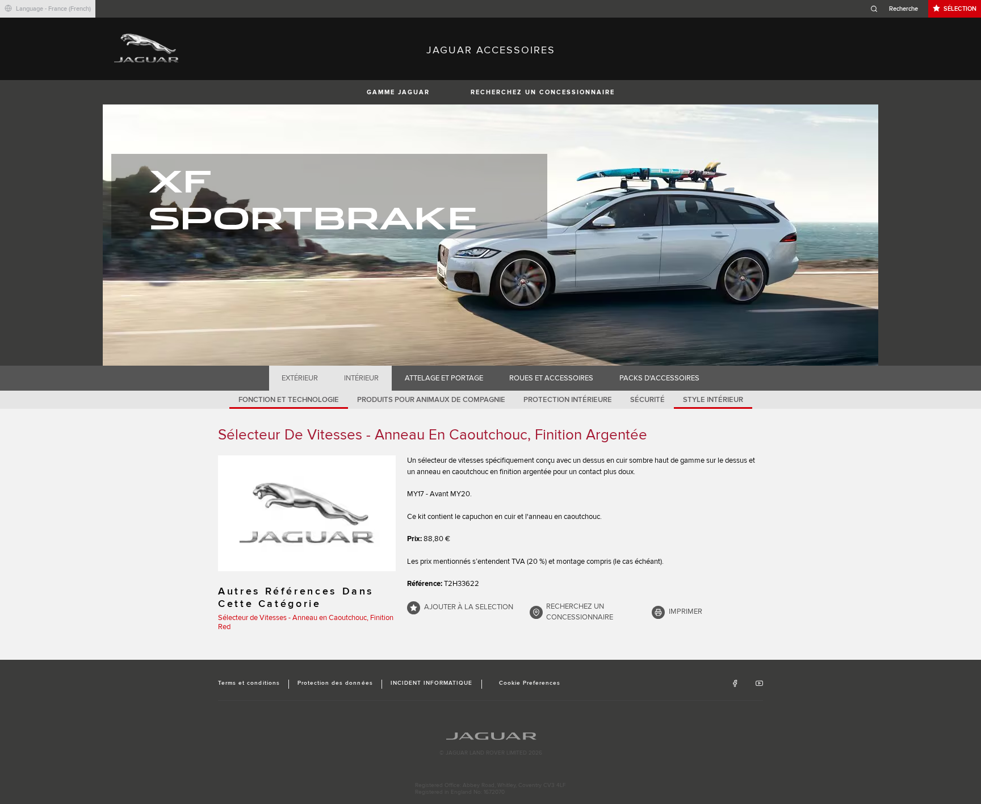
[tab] (300, 378)
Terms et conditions (249, 683)
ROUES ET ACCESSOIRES (551, 378)
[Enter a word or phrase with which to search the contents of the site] (897, 9)
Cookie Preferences (530, 683)
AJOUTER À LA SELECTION (468, 607)
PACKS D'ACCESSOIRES (659, 378)
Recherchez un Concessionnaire (543, 92)
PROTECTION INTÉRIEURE (567, 399)
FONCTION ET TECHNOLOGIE (288, 399)
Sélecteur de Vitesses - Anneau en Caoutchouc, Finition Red (305, 622)
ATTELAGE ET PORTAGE (444, 378)
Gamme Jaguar (398, 92)
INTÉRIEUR (361, 378)
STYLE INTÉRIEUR (713, 399)
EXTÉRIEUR (300, 378)
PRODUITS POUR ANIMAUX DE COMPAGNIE (431, 399)
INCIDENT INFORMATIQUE (432, 683)
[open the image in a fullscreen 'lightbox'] (307, 513)
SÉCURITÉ (647, 399)
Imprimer (685, 611)
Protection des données (335, 683)
